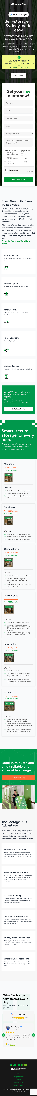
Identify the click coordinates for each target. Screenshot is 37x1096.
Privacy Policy (18, 1084)
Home (18, 1076)
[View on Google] (8, 1028)
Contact (18, 1081)
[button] (3, 1036)
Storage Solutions (18, 1078)
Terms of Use (18, 1087)
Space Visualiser (18, 75)
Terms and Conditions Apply (19, 67)
